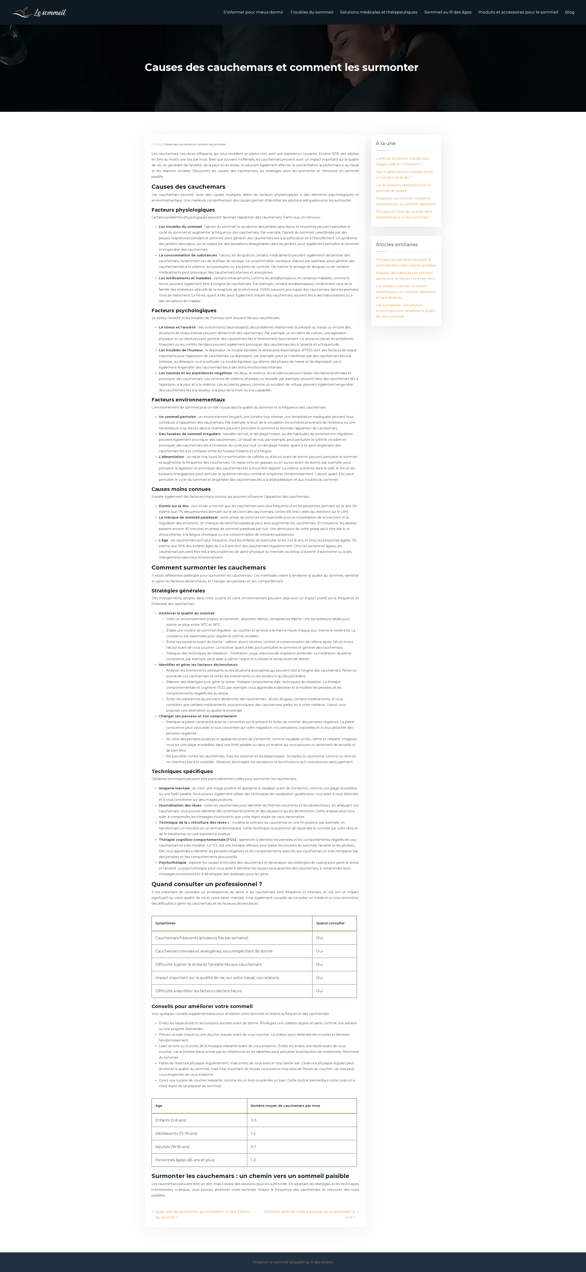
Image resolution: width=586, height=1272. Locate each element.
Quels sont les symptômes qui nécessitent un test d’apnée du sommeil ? (203, 1214)
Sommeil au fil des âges (448, 12)
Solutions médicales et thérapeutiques (379, 12)
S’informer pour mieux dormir (253, 12)
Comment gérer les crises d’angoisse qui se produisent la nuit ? (309, 1214)
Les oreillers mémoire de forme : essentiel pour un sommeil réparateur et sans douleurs (406, 292)
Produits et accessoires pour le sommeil (518, 12)
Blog (570, 12)
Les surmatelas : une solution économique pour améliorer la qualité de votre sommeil (406, 311)
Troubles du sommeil (311, 12)
